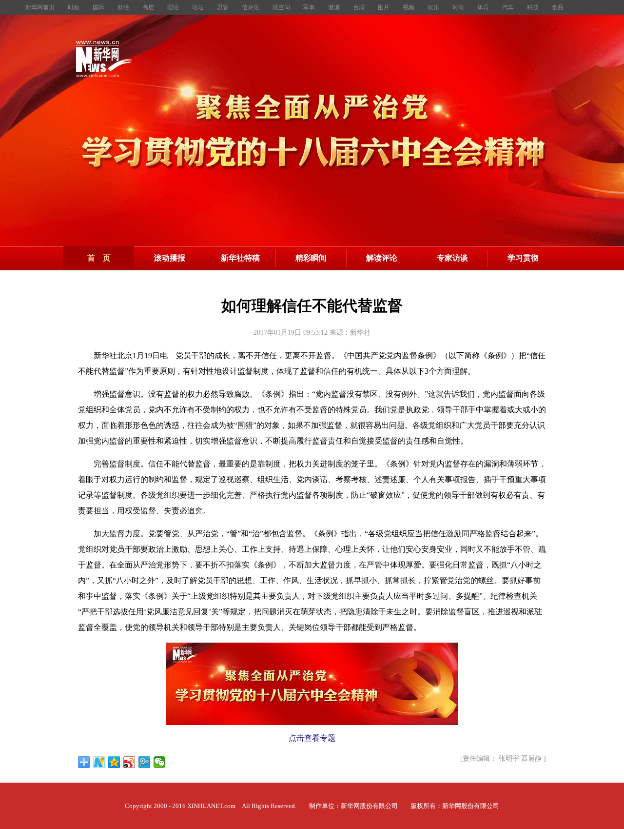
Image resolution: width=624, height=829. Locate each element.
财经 (124, 7)
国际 (99, 7)
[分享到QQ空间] (114, 762)
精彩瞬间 (311, 258)
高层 (149, 7)
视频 (409, 7)
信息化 (251, 7)
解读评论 (381, 258)
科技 (533, 7)
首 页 (99, 258)
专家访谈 (452, 258)
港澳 (334, 7)
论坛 (198, 7)
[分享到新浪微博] (129, 762)
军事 (309, 7)
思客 (223, 7)
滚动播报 (169, 258)
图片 (384, 7)
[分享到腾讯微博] (144, 762)
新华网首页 (40, 7)
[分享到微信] (160, 762)
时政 (74, 7)
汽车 (508, 7)
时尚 (459, 7)
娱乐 (434, 7)
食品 (558, 7)
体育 (483, 7)
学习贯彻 (523, 258)
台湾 (359, 7)
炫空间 (282, 7)
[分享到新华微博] (99, 762)
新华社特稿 (240, 258)
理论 (173, 7)
